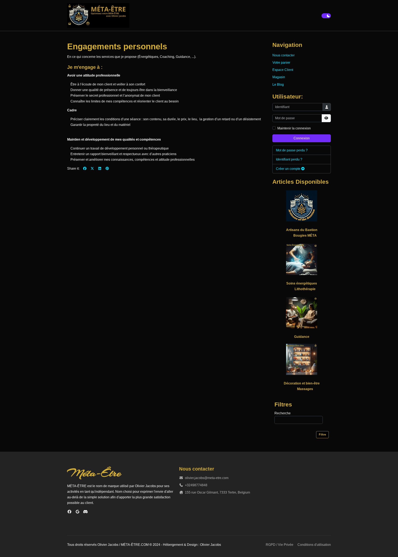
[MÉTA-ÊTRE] (98, 15)
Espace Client (282, 70)
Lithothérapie (305, 289)
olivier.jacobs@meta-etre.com (206, 478)
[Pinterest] (107, 168)
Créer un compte (288, 168)
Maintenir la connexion (294, 128)
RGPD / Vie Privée (279, 544)
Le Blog (278, 84)
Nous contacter (283, 55)
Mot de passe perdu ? (292, 150)
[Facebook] (85, 168)
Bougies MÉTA (305, 235)
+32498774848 (196, 485)
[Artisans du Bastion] (301, 205)
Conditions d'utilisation (314, 544)
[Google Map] (77, 512)
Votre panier (281, 62)
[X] (92, 168)
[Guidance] (301, 312)
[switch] (326, 15)
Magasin (278, 77)
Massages (305, 389)
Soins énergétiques (301, 283)
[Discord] (85, 512)
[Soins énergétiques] (301, 259)
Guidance (301, 336)
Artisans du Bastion (301, 230)
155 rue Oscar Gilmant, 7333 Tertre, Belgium (217, 492)
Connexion (302, 138)
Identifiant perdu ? (289, 159)
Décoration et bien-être (302, 383)
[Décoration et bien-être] (301, 359)
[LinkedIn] (100, 168)
